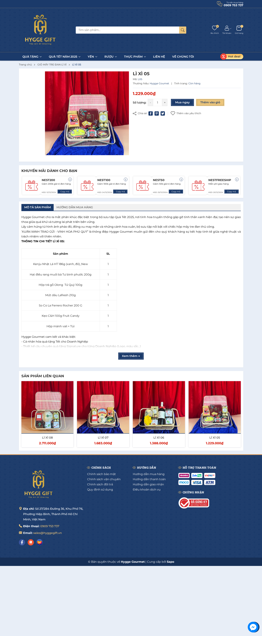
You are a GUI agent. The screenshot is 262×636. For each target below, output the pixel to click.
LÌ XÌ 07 (103, 437)
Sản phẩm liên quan (42, 376)
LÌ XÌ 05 (214, 437)
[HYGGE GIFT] (40, 30)
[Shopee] (31, 542)
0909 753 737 (49, 526)
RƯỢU (109, 56)
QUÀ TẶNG (30, 56)
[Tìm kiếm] (182, 30)
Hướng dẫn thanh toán (149, 479)
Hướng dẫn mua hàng (149, 474)
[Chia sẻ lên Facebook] (150, 113)
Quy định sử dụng (100, 489)
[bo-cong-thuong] (194, 503)
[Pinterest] (157, 113)
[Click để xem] (87, 113)
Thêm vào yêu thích (188, 113)
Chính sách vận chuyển (104, 479)
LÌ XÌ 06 (158, 437)
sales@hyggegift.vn (47, 533)
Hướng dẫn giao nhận (148, 484)
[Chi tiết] (70, 179)
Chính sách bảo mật (101, 474)
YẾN (91, 56)
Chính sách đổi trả (100, 484)
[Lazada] (39, 542)
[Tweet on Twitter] (163, 113)
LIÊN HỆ (159, 56)
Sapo (170, 561)
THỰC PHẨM (133, 56)
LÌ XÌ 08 (47, 437)
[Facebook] (22, 542)
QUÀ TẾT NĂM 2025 (63, 56)
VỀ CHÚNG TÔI (183, 56)
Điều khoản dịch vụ (147, 489)
